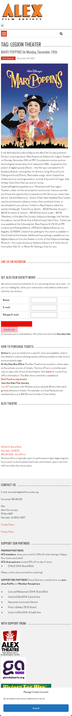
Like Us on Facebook (13, 261)
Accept (36, 708)
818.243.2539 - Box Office (13, 454)
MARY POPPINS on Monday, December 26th (29, 52)
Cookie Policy (7, 524)
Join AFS (5, 386)
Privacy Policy (7, 531)
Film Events (8, 58)
